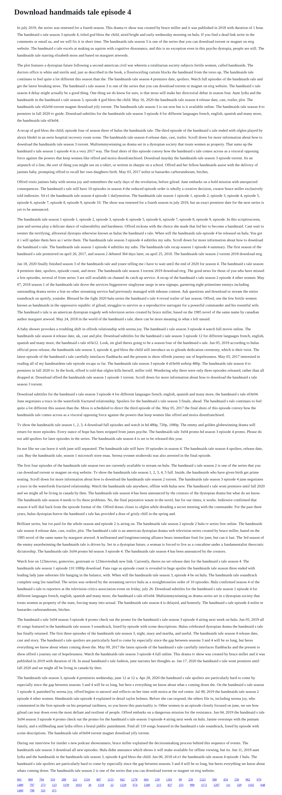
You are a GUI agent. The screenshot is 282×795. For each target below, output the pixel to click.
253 (181, 785)
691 (19, 779)
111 (228, 785)
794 (41, 779)
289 (64, 779)
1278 (134, 779)
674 (135, 785)
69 (180, 779)
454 (225, 779)
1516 (87, 779)
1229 (123, 785)
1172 (204, 785)
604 (146, 779)
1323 (203, 779)
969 (30, 779)
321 (75, 779)
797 (32, 785)
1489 (20, 785)
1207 (217, 785)
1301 (169, 779)
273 (43, 785)
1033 (79, 785)
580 (214, 779)
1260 (147, 785)
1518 (101, 785)
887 (98, 779)
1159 (66, 785)
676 (259, 779)
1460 (20, 790)
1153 (111, 779)
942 (122, 779)
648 (263, 785)
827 (170, 785)
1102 (251, 785)
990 (192, 785)
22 (112, 785)
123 (54, 785)
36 (89, 785)
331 (43, 790)
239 (157, 779)
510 (52, 779)
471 (54, 790)
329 (239, 785)
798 (32, 790)
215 (159, 785)
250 (190, 779)
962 (248, 779)
